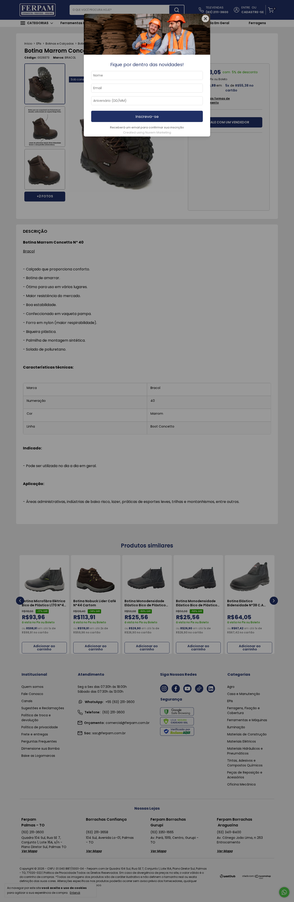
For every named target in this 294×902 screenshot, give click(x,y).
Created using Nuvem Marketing (147, 132)
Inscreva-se (147, 116)
